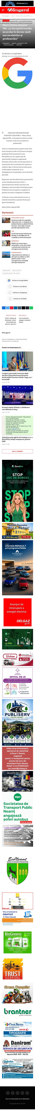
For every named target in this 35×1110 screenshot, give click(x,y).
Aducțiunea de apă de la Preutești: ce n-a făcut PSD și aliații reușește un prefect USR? (17, 439)
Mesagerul (7, 43)
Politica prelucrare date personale (17, 1099)
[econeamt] (17, 891)
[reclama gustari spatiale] (17, 791)
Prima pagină (5, 16)
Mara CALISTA (17, 270)
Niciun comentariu (9, 45)
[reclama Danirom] (17, 1055)
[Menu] (3, 10)
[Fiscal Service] (17, 1029)
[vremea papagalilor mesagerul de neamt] (17, 993)
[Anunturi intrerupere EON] (17, 612)
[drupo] (17, 909)
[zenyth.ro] (17, 942)
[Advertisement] (17, 110)
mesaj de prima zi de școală (11, 273)
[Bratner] (17, 1018)
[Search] (32, 10)
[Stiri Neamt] (18, 10)
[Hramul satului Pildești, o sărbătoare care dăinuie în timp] (17, 395)
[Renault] (17, 595)
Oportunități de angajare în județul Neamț (24, 320)
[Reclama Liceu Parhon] (17, 539)
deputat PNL (6, 270)
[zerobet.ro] (17, 521)
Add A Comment (17, 451)
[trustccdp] (12, 979)
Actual (12, 16)
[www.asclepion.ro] (17, 697)
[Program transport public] (17, 649)
